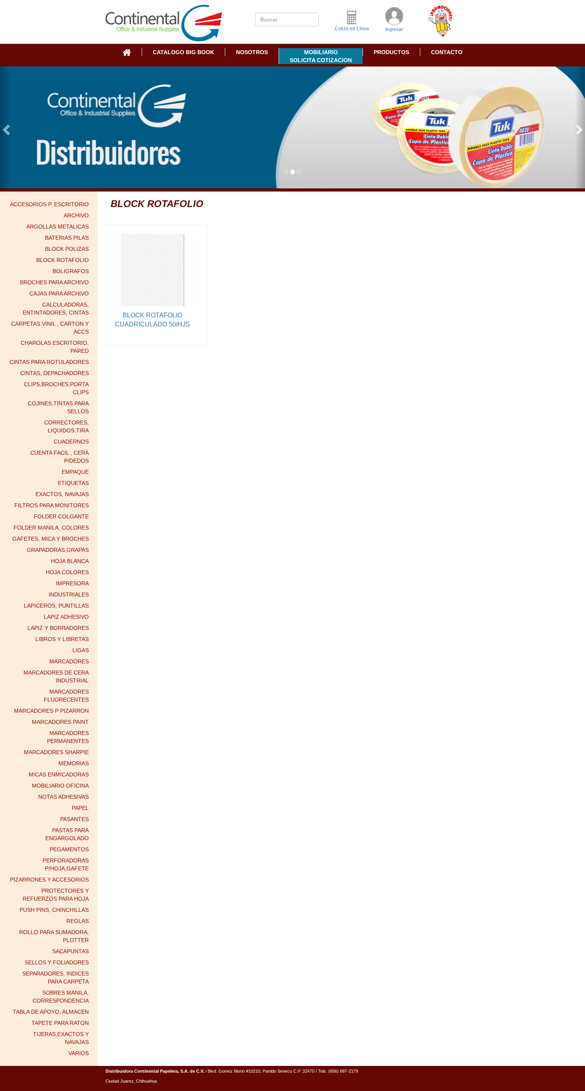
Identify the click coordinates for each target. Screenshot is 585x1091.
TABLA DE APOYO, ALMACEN (51, 1012)
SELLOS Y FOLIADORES (57, 962)
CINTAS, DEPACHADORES (54, 373)
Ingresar (394, 29)
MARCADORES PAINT (60, 722)
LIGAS (80, 650)
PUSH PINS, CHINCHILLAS (54, 910)
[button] (5, 127)
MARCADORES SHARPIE (56, 752)
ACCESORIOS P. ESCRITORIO (49, 204)
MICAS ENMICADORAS (59, 774)
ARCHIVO (76, 215)
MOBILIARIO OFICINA (60, 785)
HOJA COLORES (67, 572)
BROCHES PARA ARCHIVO (54, 282)
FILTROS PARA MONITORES (51, 505)
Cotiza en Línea (352, 28)
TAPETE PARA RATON (60, 1023)
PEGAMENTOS (69, 849)
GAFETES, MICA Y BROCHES (50, 539)
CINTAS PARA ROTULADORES (49, 362)
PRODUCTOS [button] (391, 52)
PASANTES (74, 819)
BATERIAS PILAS (67, 238)
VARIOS (78, 1053)
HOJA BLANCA (70, 561)
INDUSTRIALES (69, 594)
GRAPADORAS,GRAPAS (58, 550)
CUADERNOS (71, 441)
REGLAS (77, 921)
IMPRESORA (72, 583)
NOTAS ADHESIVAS (63, 797)
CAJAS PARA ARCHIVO (59, 293)
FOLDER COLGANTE (61, 516)
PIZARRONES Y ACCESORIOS (49, 879)
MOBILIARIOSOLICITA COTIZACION (321, 56)
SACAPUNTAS (70, 951)
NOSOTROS (252, 52)
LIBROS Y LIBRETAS (62, 639)
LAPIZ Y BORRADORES (58, 628)
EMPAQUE (75, 472)
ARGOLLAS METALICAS (57, 226)
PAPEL (80, 808)
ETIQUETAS (73, 483)
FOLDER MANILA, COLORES (51, 527)
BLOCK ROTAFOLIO (62, 260)
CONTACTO (446, 52)
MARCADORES (69, 661)
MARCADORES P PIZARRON (51, 711)
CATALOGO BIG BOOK (183, 52)
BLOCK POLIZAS (67, 249)
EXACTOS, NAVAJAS (62, 494)
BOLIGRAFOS (71, 271)
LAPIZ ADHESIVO (66, 617)
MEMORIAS (73, 763)
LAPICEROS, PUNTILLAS (56, 605)
